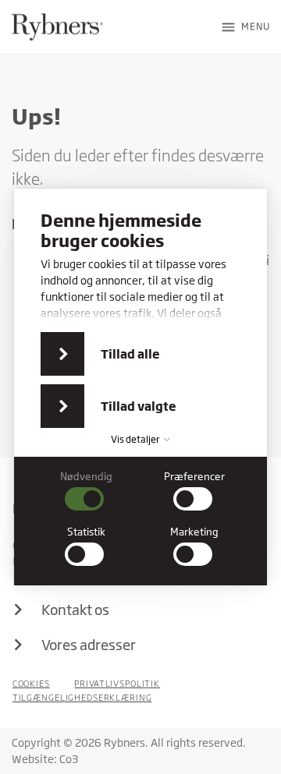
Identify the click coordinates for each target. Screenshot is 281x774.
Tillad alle (130, 354)
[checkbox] (86, 490)
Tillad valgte (138, 406)
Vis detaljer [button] (136, 439)
